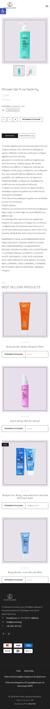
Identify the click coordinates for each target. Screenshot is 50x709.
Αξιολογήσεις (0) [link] (26, 136)
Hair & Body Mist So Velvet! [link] (25, 421)
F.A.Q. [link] (18, 671)
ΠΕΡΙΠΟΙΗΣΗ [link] (15, 106)
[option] (19, 70)
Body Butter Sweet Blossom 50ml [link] (25, 346)
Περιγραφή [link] (9, 136)
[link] (3, 11)
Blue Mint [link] (32, 704)
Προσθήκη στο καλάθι (31, 119)
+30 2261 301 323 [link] (13, 626)
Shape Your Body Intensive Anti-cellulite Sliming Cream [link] (25, 496)
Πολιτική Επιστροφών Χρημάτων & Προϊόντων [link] (25, 676)
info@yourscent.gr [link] (14, 622)
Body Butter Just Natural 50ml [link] (25, 572)
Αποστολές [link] (29, 671)
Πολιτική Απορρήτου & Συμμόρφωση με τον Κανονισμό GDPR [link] (25, 684)
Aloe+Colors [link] (13, 110)
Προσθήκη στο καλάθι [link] (14, 354)
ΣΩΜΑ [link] (23, 106)
